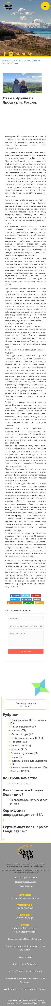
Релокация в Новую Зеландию (29, 760)
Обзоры (15, 749)
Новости (16, 741)
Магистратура (19, 734)
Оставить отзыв (20, 783)
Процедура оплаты (25, 886)
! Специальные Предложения (28, 720)
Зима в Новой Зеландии (24, 964)
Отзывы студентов (22, 753)
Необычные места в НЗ (24, 738)
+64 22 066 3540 (24, 908)
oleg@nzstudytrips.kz (24, 931)
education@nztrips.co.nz (25, 928)
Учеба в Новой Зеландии (26, 767)
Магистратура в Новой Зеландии (25, 971)
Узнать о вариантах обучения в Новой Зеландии (25, 948)
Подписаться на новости (25, 704)
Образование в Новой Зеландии (25, 938)
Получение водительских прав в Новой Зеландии (25, 980)
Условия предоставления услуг (25, 882)
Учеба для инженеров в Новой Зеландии (25, 989)
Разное (15, 757)
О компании (18, 745)
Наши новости (24, 956)
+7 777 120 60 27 (25, 918)
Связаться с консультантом (25, 898)
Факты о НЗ (17, 771)
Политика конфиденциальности (25, 878)
